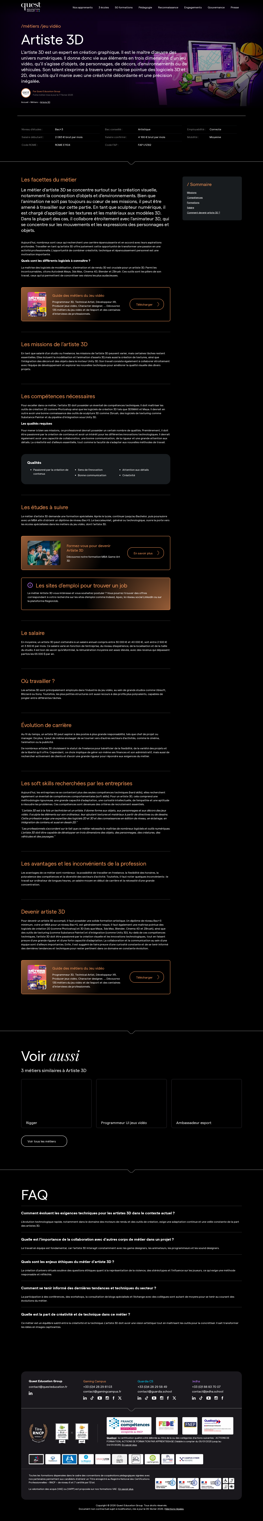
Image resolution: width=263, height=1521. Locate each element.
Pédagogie (145, 7)
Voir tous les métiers (42, 1141)
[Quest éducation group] (31, 7)
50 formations (124, 7)
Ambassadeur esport (193, 1122)
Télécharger (144, 304)
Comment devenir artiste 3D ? (203, 212)
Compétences (195, 197)
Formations (193, 202)
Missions (191, 192)
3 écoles (104, 7)
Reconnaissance (168, 7)
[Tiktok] (92, 1398)
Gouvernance (216, 7)
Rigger (31, 1122)
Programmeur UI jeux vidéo (124, 1122)
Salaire (190, 207)
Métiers (34, 102)
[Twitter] (120, 1398)
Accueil (24, 102)
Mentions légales (174, 1508)
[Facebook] (113, 1398)
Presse (235, 7)
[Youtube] (100, 1398)
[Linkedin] (30, 1393)
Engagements (193, 7)
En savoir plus (143, 553)
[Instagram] (107, 1398)
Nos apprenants (83, 7)
